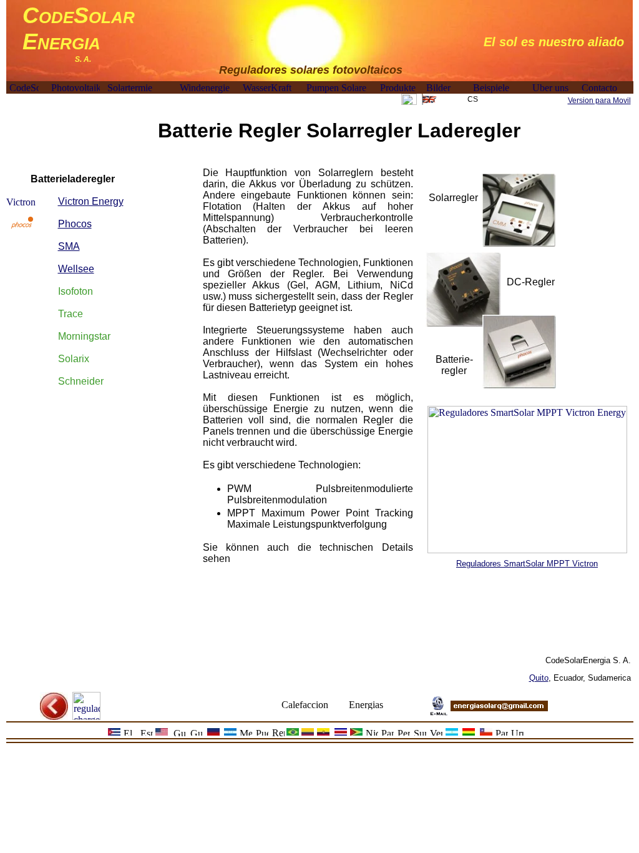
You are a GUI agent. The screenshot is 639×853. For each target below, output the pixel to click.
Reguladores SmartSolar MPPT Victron (527, 563)
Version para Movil (599, 100)
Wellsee (76, 269)
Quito (539, 678)
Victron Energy (91, 201)
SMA (69, 246)
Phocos (75, 224)
